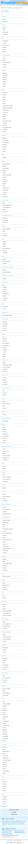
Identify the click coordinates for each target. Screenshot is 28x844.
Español (14, 842)
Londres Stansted (6, 367)
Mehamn (5, 47)
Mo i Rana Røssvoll (7, 175)
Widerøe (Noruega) (7, 11)
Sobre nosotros (9, 819)
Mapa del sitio (14, 814)
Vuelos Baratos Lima (6, 832)
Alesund (4, 94)
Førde (4, 103)
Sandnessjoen (6, 188)
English (20, 842)
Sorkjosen (5, 298)
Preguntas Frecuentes (14, 809)
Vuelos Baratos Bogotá (7, 830)
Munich (4, 118)
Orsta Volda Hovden (7, 120)
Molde (4, 116)
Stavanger (5, 21)
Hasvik (4, 291)
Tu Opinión (14, 812)
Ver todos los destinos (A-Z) (8, 837)
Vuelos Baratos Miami (7, 834)
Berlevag (5, 73)
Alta (4, 285)
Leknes (4, 172)
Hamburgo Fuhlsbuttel (7, 107)
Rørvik (4, 183)
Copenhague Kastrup (7, 315)
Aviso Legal (10, 840)
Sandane (5, 125)
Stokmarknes (5, 190)
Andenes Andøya (6, 164)
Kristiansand (5, 110)
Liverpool (5, 114)
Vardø (4, 86)
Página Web (5, 806)
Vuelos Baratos (9, 839)
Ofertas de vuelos (10, 829)
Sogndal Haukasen (7, 127)
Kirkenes (5, 43)
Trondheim (5, 34)
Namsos (4, 179)
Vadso (4, 51)
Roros (4, 542)
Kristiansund (5, 32)
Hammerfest (5, 40)
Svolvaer (5, 64)
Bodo (4, 58)
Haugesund (5, 218)
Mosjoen (5, 177)
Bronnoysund (6, 168)
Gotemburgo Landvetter (8, 105)
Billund (4, 97)
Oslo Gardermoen (6, 62)
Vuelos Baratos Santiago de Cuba (10, 835)
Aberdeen (5, 92)
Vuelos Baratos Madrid (19, 832)
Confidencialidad (17, 840)
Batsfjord (5, 138)
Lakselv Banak (6, 45)
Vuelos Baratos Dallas (19, 830)
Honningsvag (6, 142)
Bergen (4, 19)
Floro (4, 30)
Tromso (4, 49)
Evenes (4, 60)
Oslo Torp (5, 123)
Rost (4, 185)
